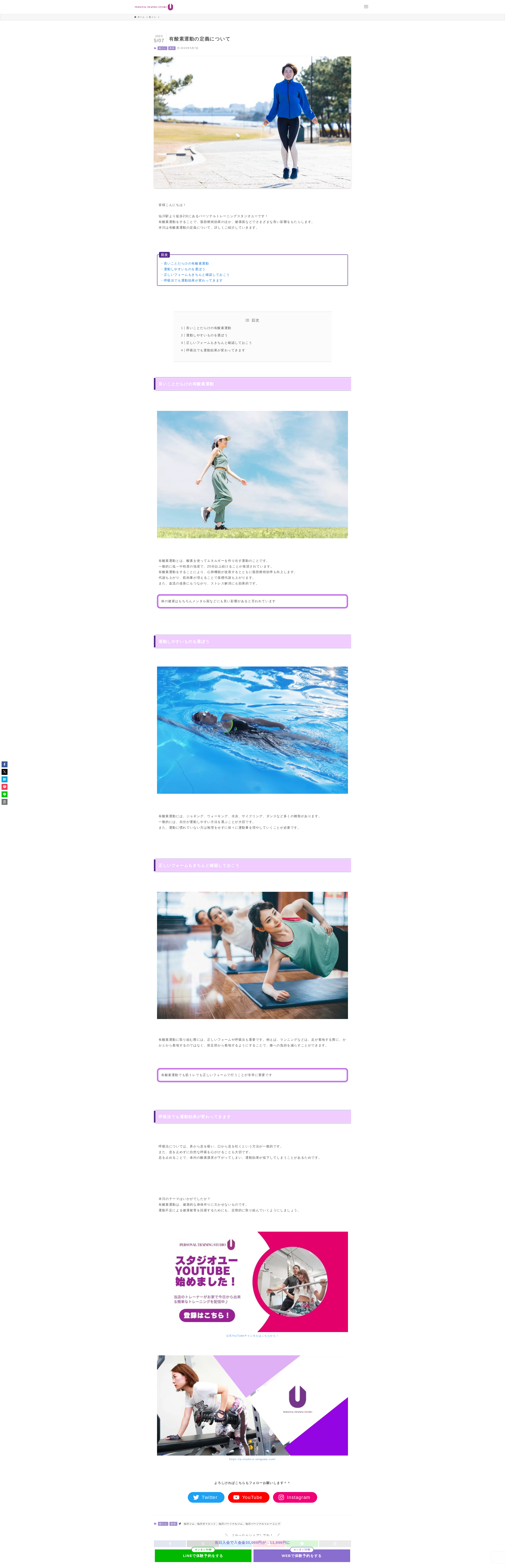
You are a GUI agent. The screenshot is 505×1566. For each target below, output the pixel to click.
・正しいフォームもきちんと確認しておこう (195, 274)
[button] (4, 764)
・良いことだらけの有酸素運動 (184, 263)
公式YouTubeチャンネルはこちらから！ (252, 1335)
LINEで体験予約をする (203, 1556)
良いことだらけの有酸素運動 (208, 328)
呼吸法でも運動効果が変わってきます (215, 350)
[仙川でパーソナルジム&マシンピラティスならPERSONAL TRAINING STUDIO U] (154, 7)
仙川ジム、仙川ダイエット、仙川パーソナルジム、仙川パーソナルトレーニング (232, 1523)
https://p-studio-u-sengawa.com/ (252, 1459)
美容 (171, 48)
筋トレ (162, 48)
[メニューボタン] (366, 6)
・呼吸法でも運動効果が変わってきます (191, 280)
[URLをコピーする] (4, 802)
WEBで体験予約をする (302, 1556)
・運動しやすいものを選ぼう (183, 269)
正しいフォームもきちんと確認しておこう (219, 342)
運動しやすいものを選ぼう (207, 335)
